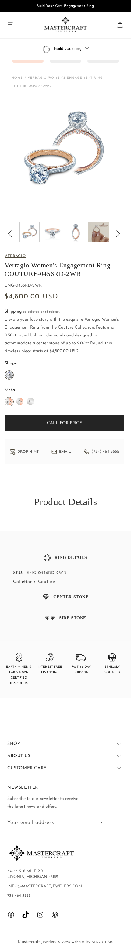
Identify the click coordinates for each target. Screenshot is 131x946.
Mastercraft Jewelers (38, 942)
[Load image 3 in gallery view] (75, 232)
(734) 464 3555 (105, 451)
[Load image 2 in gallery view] (52, 232)
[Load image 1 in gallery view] (29, 232)
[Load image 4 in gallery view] (98, 232)
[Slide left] (9, 233)
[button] (10, 24)
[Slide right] (118, 233)
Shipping (13, 311)
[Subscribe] (97, 823)
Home (17, 78)
